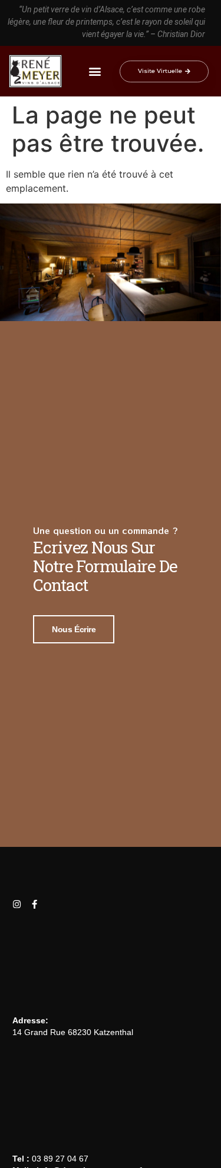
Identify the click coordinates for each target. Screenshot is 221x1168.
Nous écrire (73, 629)
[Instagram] (16, 904)
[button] (95, 71)
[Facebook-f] (34, 904)
